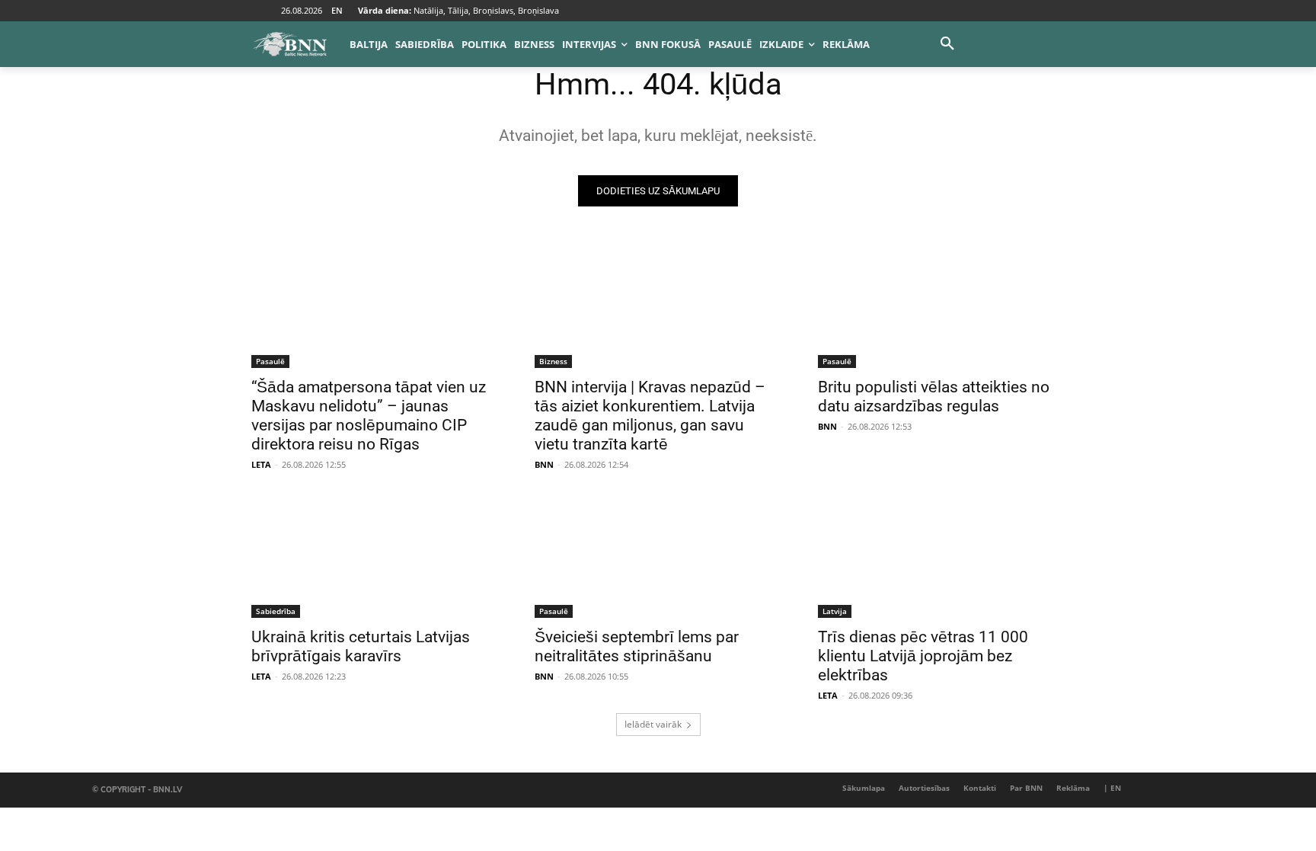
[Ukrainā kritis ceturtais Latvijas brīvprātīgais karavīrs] (374, 556)
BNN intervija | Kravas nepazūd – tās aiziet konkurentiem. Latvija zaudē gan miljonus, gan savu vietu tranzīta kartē (650, 415)
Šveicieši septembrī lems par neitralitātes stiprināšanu (637, 646)
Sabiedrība (275, 611)
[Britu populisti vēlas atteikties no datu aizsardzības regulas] (941, 306)
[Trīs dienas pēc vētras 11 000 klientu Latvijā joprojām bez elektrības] (941, 556)
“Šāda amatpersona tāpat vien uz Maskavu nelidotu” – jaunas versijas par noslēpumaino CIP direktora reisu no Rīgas (368, 415)
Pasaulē (270, 361)
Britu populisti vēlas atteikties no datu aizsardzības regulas (933, 396)
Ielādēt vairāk (653, 724)
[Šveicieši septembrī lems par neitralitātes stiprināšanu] (658, 556)
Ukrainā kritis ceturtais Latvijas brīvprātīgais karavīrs (360, 646)
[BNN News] (289, 44)
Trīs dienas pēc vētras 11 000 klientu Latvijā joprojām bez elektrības (923, 656)
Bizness (553, 361)
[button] (947, 44)
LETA (261, 464)
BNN (544, 464)
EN (337, 10)
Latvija (834, 611)
